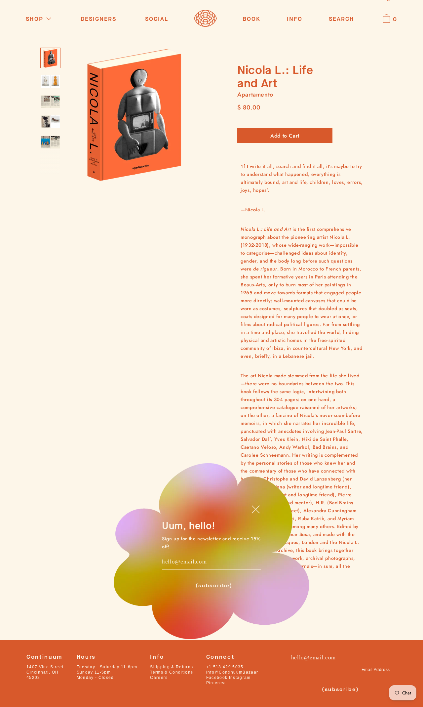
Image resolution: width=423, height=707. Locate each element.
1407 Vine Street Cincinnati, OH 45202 (44, 672)
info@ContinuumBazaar (232, 672)
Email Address (376, 669)
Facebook (217, 677)
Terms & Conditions (171, 672)
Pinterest (216, 683)
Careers (159, 677)
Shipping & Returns (171, 667)
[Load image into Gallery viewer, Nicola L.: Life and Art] (50, 58)
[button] (341, 19)
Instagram (240, 677)
